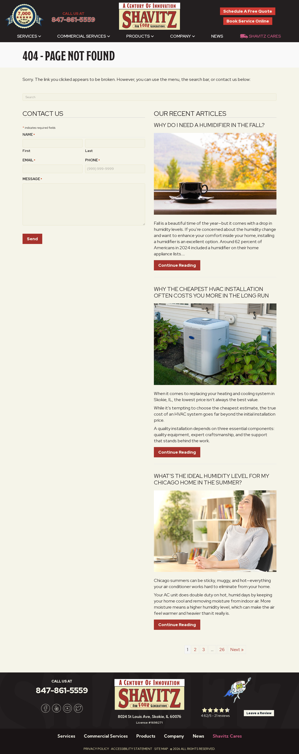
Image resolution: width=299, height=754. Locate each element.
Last (89, 151)
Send (32, 239)
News (217, 36)
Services (27, 36)
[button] (39, 36)
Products (138, 36)
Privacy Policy (96, 749)
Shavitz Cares (265, 36)
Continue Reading (179, 265)
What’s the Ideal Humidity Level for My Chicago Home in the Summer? (211, 479)
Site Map (161, 749)
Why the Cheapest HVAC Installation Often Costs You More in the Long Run (211, 292)
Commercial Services (81, 36)
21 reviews (222, 715)
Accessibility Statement (131, 749)
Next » (237, 649)
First (26, 151)
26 (222, 649)
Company (180, 36)
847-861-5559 (73, 19)
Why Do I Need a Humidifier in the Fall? (209, 125)
